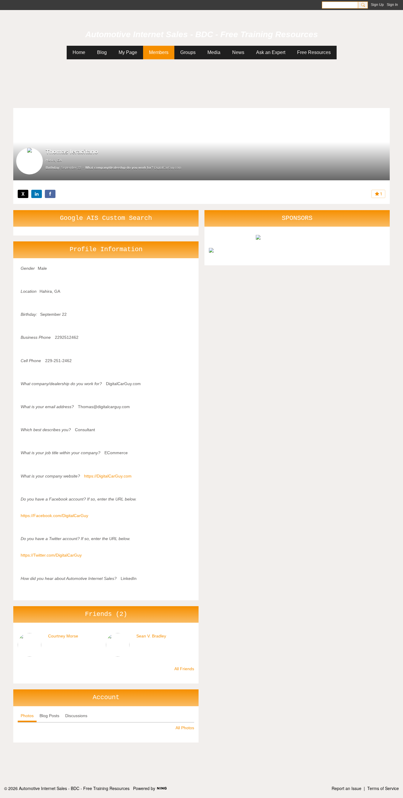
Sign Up (377, 5)
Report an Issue (346, 788)
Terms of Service (383, 788)
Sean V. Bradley (151, 636)
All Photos (185, 728)
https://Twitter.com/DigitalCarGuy (51, 555)
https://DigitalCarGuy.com (108, 476)
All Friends (184, 669)
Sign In (392, 5)
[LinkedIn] (36, 194)
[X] (23, 194)
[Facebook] (50, 194)
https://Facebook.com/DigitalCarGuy (54, 515)
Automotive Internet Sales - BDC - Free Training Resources (201, 34)
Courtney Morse (63, 636)
